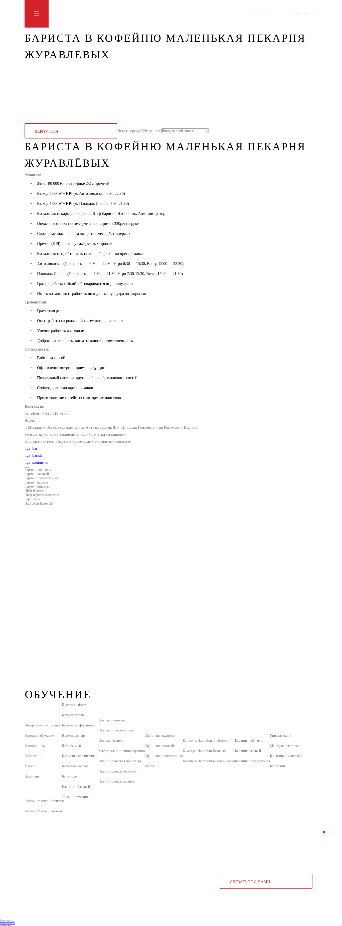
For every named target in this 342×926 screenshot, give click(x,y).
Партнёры (190, 761)
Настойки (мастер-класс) (216, 761)
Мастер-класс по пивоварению (121, 751)
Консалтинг (33, 756)
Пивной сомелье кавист (116, 781)
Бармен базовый (37, 474)
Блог (97, 14)
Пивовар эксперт (111, 740)
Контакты (131, 14)
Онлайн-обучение (75, 797)
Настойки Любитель (213, 740)
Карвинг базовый (248, 751)
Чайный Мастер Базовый (43, 811)
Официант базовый (159, 746)
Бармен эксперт (36, 482)
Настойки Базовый (39, 503)
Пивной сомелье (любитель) (119, 761)
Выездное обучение (39, 735)
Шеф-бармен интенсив (42, 495)
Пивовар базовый (111, 720)
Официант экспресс (160, 735)
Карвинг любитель (249, 740)
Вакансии (32, 776)
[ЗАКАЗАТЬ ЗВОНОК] (323, 832)
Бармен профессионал (41, 478)
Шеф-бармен (34, 491)
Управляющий (281, 735)
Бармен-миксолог (38, 486)
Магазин (112, 14)
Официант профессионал (164, 756)
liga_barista (34, 455)
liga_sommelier (37, 462)
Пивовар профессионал (116, 730)
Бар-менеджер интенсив (80, 756)
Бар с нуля (32, 499)
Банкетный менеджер (286, 756)
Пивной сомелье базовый (117, 771)
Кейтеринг (278, 766)
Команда (189, 751)
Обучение (62, 14)
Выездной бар (35, 746)
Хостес (150, 766)
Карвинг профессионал (252, 761)
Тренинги (81, 14)
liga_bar (31, 448)
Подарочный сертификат (43, 725)
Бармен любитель (38, 470)
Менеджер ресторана (285, 746)
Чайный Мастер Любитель (44, 801)
